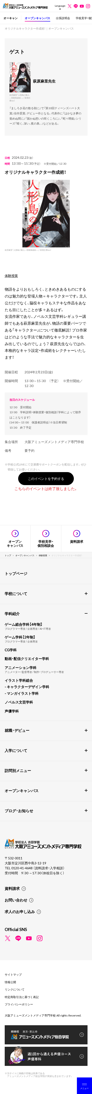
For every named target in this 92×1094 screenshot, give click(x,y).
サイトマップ (13, 974)
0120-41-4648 (22, 868)
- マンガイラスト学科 (22, 693)
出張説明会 (63, 18)
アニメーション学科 (21, 667)
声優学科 (12, 711)
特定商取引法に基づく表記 (22, 997)
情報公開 (10, 982)
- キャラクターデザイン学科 (27, 686)
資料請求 (12, 888)
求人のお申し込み (20, 911)
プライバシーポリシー (19, 1004)
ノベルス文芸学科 (19, 702)
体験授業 (11, 275)
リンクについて (15, 989)
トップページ (16, 573)
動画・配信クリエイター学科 (27, 658)
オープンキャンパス (37, 18)
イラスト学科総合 (19, 680)
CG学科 (11, 649)
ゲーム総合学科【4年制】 (23, 624)
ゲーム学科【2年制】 (20, 637)
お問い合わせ (16, 900)
